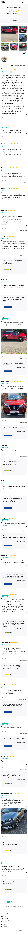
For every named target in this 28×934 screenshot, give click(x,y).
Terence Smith (5, 445)
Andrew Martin (5, 594)
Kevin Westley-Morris (7, 381)
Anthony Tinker (5, 642)
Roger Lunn (4, 69)
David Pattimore (5, 280)
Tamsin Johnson (5, 144)
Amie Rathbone (5, 684)
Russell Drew (4, 555)
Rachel (3, 480)
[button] (22, 2)
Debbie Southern (5, 188)
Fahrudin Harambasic (7, 793)
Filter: (22, 65)
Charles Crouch (5, 722)
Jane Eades (4, 125)
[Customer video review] (4, 59)
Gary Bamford (5, 317)
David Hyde (4, 210)
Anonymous (4, 236)
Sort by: (13, 65)
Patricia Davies (5, 167)
